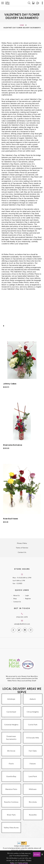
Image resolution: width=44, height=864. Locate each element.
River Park (11, 815)
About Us (16, 595)
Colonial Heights (11, 725)
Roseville (33, 815)
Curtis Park (32, 725)
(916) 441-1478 (22, 617)
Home (22, 25)
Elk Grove (11, 751)
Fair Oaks (33, 751)
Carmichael (11, 712)
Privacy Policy (22, 543)
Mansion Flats (11, 789)
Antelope (11, 699)
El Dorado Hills (32, 738)
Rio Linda (33, 802)
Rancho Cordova (11, 802)
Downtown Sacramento (11, 737)
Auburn (33, 699)
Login (27, 595)
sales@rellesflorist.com (22, 624)
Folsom (33, 764)
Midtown (33, 789)
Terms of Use (23, 863)
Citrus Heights (33, 712)
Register (28, 598)
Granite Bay (11, 776)
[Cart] (33, 3)
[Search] (29, 3)
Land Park (33, 776)
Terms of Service (22, 548)
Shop (15, 598)
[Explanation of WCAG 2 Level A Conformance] (22, 843)
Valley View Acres (11, 827)
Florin (11, 764)
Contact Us (22, 552)
